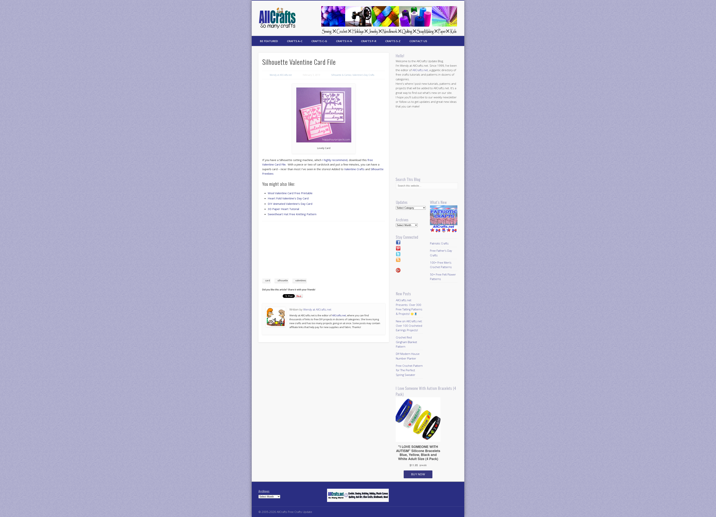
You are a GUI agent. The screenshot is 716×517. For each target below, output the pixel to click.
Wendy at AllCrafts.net (281, 75)
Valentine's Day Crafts (363, 75)
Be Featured (269, 41)
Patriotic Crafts (439, 243)
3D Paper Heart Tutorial (283, 209)
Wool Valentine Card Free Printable (290, 193)
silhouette (282, 280)
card (267, 280)
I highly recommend (334, 160)
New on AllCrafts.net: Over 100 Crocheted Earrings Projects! (409, 325)
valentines (300, 280)
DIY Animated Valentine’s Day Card (290, 204)
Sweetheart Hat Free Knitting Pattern (292, 214)
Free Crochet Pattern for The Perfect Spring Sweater (409, 370)
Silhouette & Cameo (341, 75)
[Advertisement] (323, 251)
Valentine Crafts (354, 169)
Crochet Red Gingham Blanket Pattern (406, 341)
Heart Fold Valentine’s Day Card (288, 198)
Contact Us (418, 41)
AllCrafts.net (339, 315)
